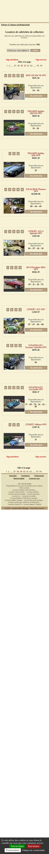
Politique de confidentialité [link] (33, 850)
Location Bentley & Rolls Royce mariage (23, 498)
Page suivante (41, 59)
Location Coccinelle (28, 496)
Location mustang (33, 494)
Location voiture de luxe (17, 492)
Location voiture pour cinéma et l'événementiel (23, 502)
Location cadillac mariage (13, 500)
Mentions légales (18, 478)
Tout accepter (17, 846)
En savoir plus (36, 95)
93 (37, 65)
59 (21, 65)
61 (28, 65)
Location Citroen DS (15, 504)
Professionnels (39, 476)
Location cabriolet (33, 492)
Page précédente (12, 59)
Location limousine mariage (33, 500)
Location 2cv (16, 496)
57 (15, 65)
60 (25, 65)
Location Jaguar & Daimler (32, 504)
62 (31, 65)
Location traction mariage (16, 494)
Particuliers (13, 476)
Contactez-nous (34, 478)
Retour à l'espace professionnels (15, 25)
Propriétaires (25, 476)
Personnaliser (12, 850)
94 (41, 65)
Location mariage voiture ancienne (23, 490)
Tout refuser (33, 846)
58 (18, 65)
